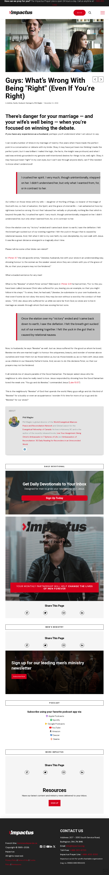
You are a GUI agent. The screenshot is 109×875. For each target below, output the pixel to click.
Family (15, 103)
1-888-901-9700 (78, 850)
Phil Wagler (38, 103)
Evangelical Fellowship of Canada (37, 429)
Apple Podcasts (56, 716)
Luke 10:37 (74, 382)
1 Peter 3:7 (13, 257)
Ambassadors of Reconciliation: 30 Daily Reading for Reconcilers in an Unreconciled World (52, 440)
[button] (90, 13)
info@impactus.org (75, 846)
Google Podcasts (56, 723)
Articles (9, 103)
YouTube (56, 727)
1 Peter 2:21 (66, 284)
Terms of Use (23, 860)
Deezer (56, 735)
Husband (21, 103)
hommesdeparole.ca (27, 843)
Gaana (56, 739)
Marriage (29, 103)
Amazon (56, 731)
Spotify (56, 720)
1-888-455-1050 (89, 854)
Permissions (16, 864)
